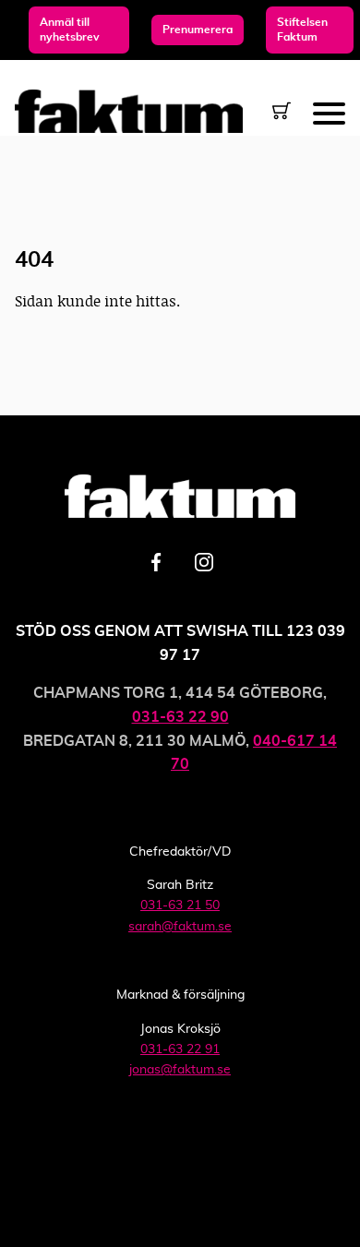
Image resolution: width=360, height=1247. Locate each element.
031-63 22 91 (180, 1049)
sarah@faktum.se (180, 926)
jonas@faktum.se (180, 1069)
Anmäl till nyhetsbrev (70, 30)
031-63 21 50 (180, 905)
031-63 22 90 (180, 717)
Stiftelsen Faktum (302, 30)
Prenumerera (197, 29)
